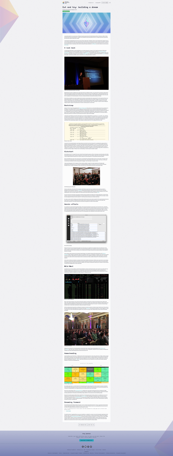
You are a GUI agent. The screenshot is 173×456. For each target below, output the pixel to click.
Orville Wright (68, 411)
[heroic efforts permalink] (63, 204)
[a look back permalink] (63, 48)
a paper (104, 53)
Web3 (98, 192)
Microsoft (103, 348)
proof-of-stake (84, 396)
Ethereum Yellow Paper (82, 108)
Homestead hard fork (79, 390)
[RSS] (83, 447)
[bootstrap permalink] (63, 105)
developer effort (78, 397)
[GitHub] (88, 447)
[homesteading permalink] (63, 353)
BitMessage (85, 53)
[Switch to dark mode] (109, 2)
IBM (101, 348)
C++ (76, 359)
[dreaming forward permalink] (63, 402)
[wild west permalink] (63, 266)
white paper (94, 43)
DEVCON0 (79, 190)
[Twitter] (91, 447)
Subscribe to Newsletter (86, 440)
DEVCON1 (88, 308)
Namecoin (87, 52)
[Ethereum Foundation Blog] (66, 2)
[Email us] (85, 447)
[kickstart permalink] (63, 151)
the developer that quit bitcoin (76, 416)
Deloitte (67, 349)
